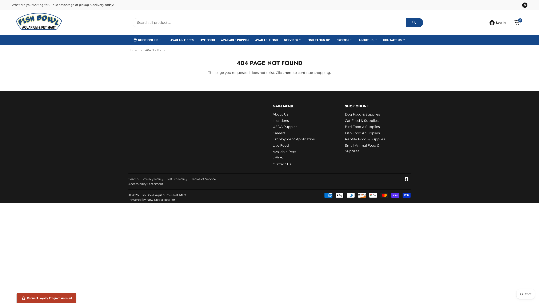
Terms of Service (203, 179)
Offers (278, 158)
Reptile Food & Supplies (365, 139)
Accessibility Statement (145, 184)
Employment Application (294, 139)
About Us (366, 40)
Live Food (207, 40)
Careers (279, 133)
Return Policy (177, 179)
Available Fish (266, 40)
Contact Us (393, 40)
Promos (343, 40)
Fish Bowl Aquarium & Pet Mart (163, 195)
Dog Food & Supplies (362, 114)
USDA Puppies (285, 127)
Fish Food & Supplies (362, 133)
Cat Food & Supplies (362, 121)
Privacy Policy (153, 179)
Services (291, 40)
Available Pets (182, 40)
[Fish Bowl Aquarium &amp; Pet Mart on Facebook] (406, 180)
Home (132, 50)
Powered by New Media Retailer (151, 199)
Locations (281, 121)
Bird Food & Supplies (362, 127)
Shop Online (148, 40)
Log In (501, 22)
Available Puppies (235, 40)
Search (133, 179)
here (288, 73)
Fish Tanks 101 (319, 40)
